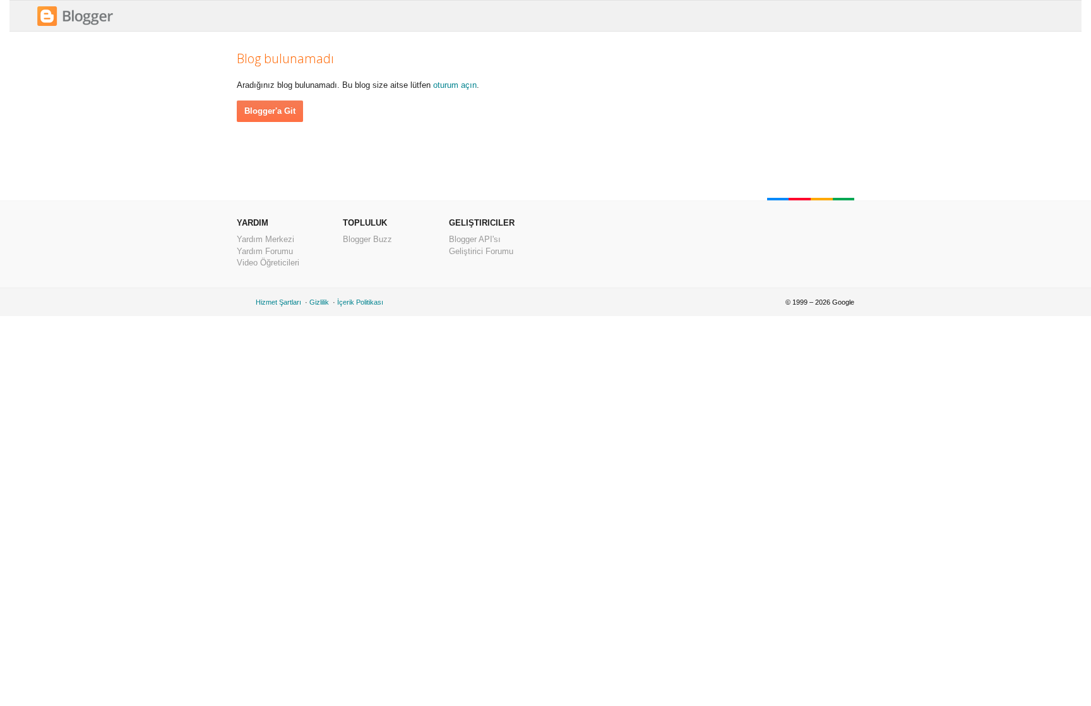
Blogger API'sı (475, 239)
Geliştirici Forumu (481, 251)
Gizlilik (319, 302)
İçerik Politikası (360, 302)
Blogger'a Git (269, 111)
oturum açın (455, 85)
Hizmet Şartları (278, 302)
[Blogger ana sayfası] (75, 24)
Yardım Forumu (265, 251)
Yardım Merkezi (265, 239)
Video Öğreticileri (268, 262)
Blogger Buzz (367, 239)
